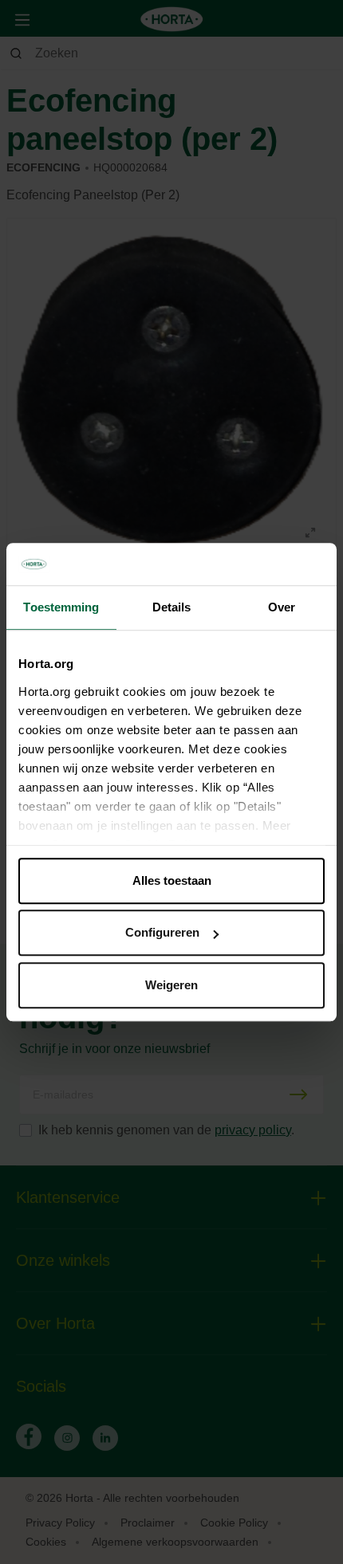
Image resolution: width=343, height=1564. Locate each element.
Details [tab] (171, 607)
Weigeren (171, 985)
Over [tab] (281, 607)
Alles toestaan (171, 880)
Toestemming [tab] (61, 607)
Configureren (162, 932)
